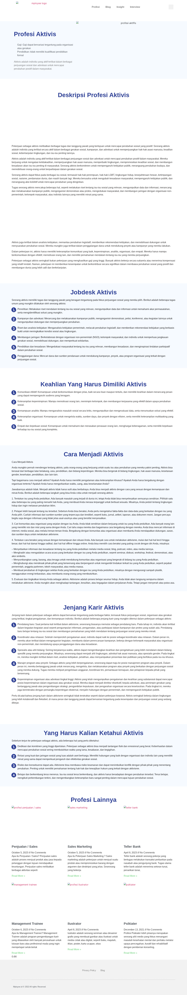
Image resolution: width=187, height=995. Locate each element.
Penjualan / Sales (25, 846)
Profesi (96, 7)
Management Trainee (27, 923)
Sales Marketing (80, 846)
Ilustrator (74, 923)
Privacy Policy (89, 970)
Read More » (18, 876)
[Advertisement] (93, 122)
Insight (120, 7)
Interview (135, 7)
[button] (171, 7)
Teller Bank (132, 846)
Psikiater (130, 923)
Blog (108, 7)
